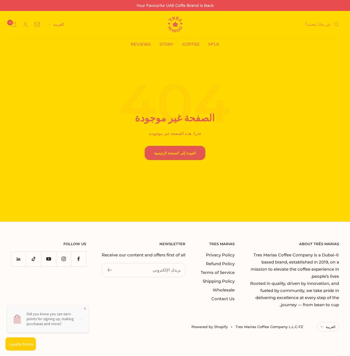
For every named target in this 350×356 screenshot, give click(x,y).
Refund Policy (220, 263)
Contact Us (223, 298)
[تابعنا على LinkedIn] (18, 259)
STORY (166, 44)
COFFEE (191, 44)
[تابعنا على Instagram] (63, 259)
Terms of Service (218, 272)
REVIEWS (141, 44)
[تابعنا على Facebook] (78, 259)
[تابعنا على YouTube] (48, 259)
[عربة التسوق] (13, 24)
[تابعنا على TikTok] (33, 259)
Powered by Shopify (209, 327)
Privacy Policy (220, 254)
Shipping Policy (219, 281)
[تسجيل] (109, 270)
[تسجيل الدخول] (25, 24)
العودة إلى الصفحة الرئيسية (175, 153)
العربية (58, 24)
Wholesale (224, 290)
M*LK (213, 44)
